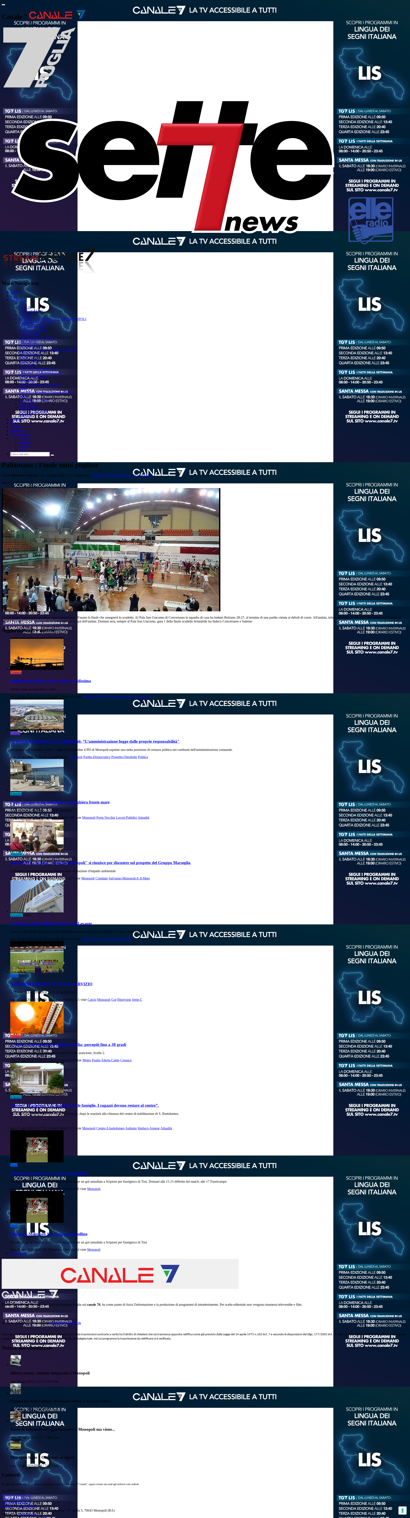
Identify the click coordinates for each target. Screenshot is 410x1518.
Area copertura (20, 434)
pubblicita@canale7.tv (17, 1503)
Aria (99, 939)
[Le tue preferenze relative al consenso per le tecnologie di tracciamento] (402, 1510)
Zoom (23, 388)
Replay (23, 396)
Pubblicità (25, 415)
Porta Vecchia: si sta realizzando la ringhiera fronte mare (60, 802)
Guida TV (17, 419)
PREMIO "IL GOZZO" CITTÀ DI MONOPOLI (52, 319)
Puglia (86, 939)
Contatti (15, 427)
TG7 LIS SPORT (31, 346)
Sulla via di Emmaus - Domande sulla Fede (48, 350)
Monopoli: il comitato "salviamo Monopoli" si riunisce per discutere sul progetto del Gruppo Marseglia (100, 862)
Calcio (92, 999)
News (14, 423)
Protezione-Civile (103, 696)
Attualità (16, 794)
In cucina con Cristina (33, 411)
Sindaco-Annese (149, 1128)
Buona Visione (29, 361)
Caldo (134, 696)
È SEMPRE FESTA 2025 (36, 323)
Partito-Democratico (96, 757)
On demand (18, 300)
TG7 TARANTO (31, 311)
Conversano (126, 475)
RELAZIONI (28, 342)
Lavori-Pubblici (126, 817)
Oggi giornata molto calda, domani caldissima (50, 681)
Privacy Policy (27, 1506)
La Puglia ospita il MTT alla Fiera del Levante (51, 923)
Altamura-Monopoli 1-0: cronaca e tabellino (49, 1173)
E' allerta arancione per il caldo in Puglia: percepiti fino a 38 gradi (68, 1044)
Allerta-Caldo (110, 1060)
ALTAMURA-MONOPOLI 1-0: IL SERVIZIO (51, 984)
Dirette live (17, 430)
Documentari (27, 403)
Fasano (146, 475)
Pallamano (102, 475)
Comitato (101, 878)
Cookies (7, 1506)
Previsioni (123, 696)
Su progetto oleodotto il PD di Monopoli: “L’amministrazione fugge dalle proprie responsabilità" (95, 741)
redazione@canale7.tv (17, 1499)
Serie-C (137, 999)
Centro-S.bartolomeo (110, 1128)
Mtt (93, 939)
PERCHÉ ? (27, 315)
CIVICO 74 (27, 365)
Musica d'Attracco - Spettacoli (39, 384)
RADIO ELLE (29, 357)
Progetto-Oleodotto (124, 757)
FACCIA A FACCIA (33, 330)
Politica (15, 733)
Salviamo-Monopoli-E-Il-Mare (129, 878)
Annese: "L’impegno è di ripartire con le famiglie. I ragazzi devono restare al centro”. (84, 1105)
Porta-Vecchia (105, 817)
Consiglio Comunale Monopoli (40, 373)
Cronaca (16, 672)
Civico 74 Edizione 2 (33, 377)
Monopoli (75, 757)
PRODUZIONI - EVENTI (37, 338)
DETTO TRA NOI (32, 326)
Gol (113, 999)
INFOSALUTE (29, 353)
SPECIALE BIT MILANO (37, 369)
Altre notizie (18, 1253)
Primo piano (27, 380)
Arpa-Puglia (111, 939)
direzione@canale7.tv (65, 1323)
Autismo (131, 1128)
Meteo (86, 696)
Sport (14, 975)
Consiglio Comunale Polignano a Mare (45, 392)
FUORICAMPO (30, 334)
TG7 (13, 296)
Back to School (29, 407)
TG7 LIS (25, 307)
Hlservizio (124, 999)
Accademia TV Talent (34, 400)
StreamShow (27, 1514)
